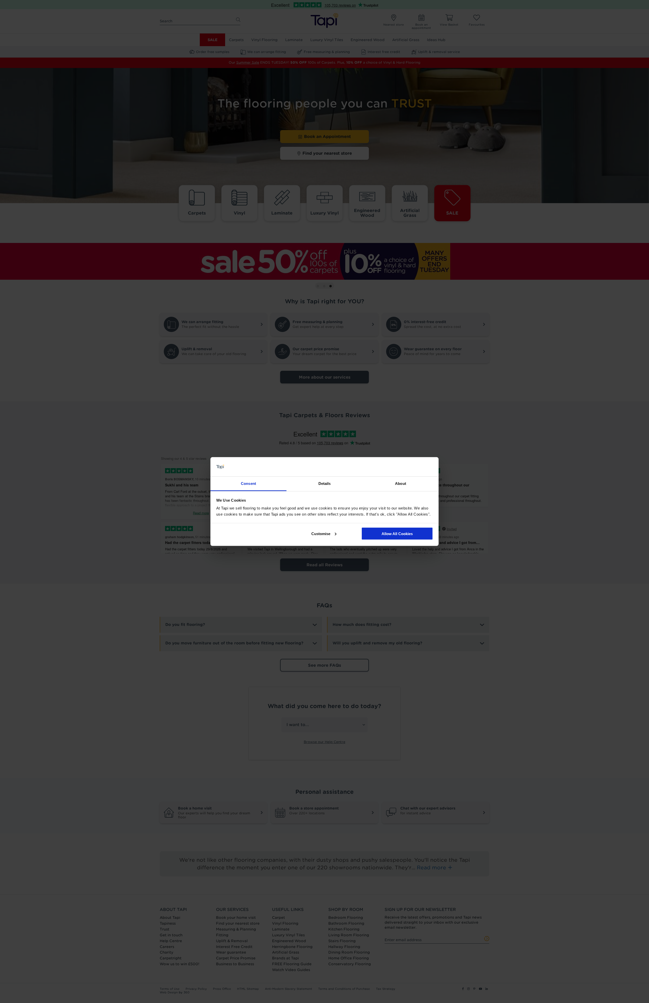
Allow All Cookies (397, 533)
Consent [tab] (248, 483)
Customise (320, 533)
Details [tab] (324, 483)
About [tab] (400, 483)
